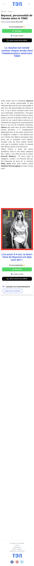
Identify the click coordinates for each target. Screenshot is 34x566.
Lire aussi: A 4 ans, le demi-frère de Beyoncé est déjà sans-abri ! (17, 257)
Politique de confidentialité (17, 551)
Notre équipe (17, 547)
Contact (17, 545)
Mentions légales (17, 549)
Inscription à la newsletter (17, 543)
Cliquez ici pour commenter (12, 291)
